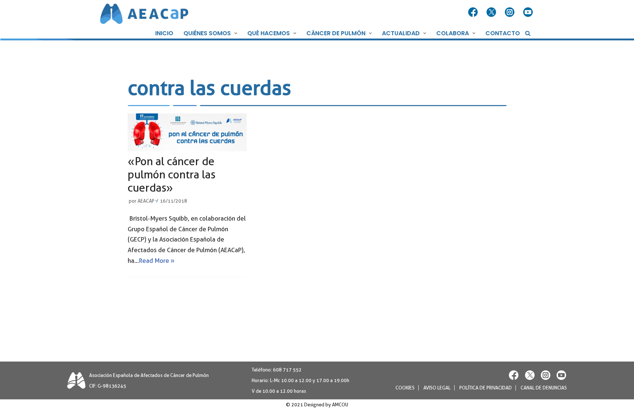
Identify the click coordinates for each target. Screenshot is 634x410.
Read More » (156, 260)
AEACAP (146, 201)
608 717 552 (287, 370)
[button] (235, 33)
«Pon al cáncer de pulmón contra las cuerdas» (171, 174)
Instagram (510, 12)
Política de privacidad (485, 388)
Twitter (492, 12)
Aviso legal (437, 388)
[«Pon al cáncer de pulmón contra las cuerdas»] (187, 132)
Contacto (502, 33)
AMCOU (340, 404)
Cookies (405, 388)
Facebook (474, 12)
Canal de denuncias (544, 388)
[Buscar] (528, 33)
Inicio (164, 33)
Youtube (529, 12)
